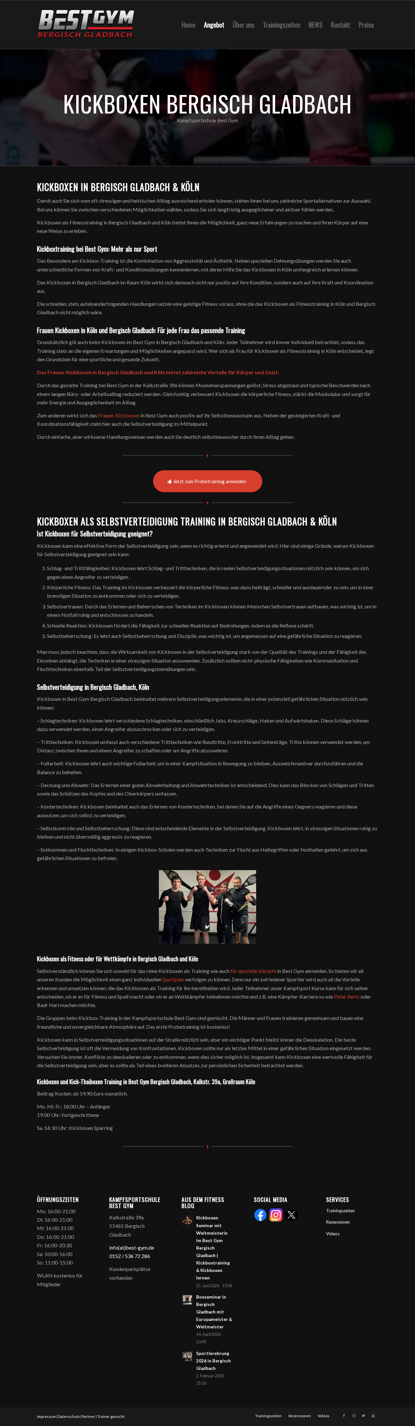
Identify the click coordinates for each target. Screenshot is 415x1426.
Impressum (46, 1416)
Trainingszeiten (340, 1210)
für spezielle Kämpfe (253, 971)
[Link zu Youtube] (373, 1415)
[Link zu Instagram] (354, 1415)
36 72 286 (139, 1256)
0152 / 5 (118, 1256)
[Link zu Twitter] (363, 1415)
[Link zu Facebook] (344, 1415)
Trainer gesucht (110, 1416)
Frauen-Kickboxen (119, 415)
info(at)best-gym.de (131, 1247)
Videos (332, 1233)
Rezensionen (338, 1222)
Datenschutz (69, 1416)
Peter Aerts (347, 996)
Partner (88, 1416)
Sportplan (173, 979)
